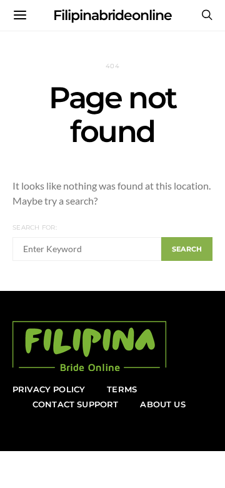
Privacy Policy (48, 389)
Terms (122, 389)
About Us (162, 404)
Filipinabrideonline (112, 15)
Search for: (34, 227)
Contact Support (75, 404)
